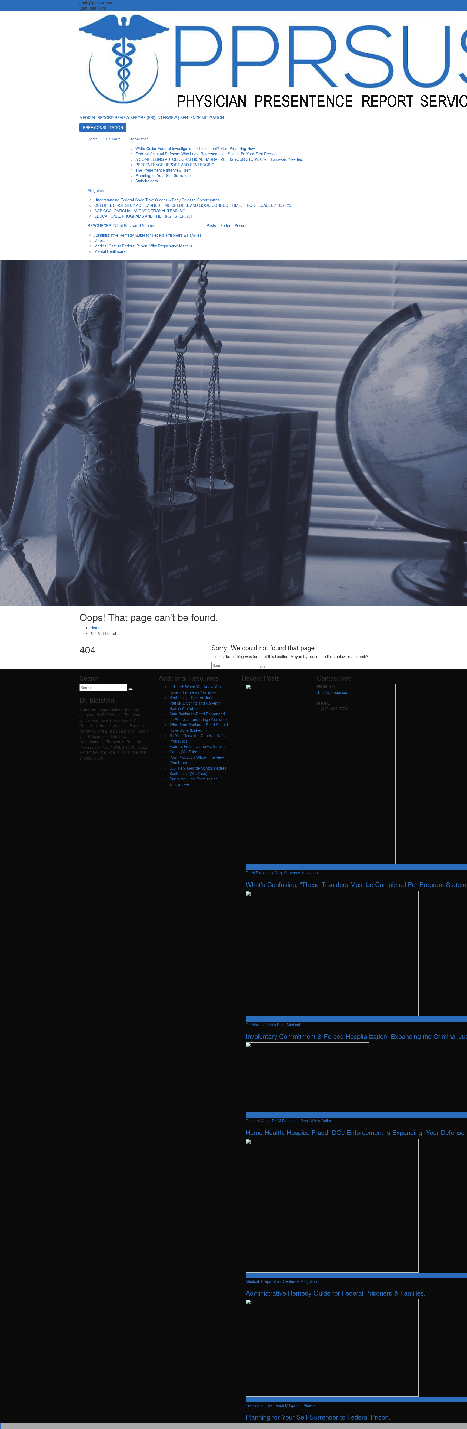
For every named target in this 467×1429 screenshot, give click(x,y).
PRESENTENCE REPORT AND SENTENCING (175, 164)
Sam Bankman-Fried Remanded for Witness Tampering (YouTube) (198, 716)
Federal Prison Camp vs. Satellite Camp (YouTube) (197, 749)
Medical (293, 1024)
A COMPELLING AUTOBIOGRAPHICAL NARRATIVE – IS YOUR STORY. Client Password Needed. (219, 159)
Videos (309, 1405)
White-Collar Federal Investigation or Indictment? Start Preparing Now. (195, 148)
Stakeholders (146, 181)
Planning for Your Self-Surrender (163, 175)
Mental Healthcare (110, 251)
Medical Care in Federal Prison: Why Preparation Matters (143, 245)
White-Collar (320, 1120)
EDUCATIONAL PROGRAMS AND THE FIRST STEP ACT (143, 216)
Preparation (139, 139)
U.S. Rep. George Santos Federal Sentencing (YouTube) (198, 770)
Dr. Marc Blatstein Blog (265, 1024)
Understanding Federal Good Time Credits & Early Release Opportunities (157, 199)
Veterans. (102, 240)
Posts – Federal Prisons (226, 225)
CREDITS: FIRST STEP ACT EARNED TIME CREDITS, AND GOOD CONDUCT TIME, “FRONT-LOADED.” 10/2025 (192, 205)
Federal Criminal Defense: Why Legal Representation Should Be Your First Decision (207, 153)
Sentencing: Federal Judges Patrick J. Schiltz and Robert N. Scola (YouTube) (195, 703)
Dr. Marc (113, 139)
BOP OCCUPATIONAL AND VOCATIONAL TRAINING (139, 210)
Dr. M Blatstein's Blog (264, 872)
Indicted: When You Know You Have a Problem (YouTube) (195, 689)
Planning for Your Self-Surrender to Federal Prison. (318, 1416)
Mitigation (96, 190)
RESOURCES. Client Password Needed (121, 225)
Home (93, 139)
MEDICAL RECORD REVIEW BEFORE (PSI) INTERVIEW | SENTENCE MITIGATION (151, 117)
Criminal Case (258, 1120)
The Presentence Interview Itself (163, 170)
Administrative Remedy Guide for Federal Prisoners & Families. (148, 235)
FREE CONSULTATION (103, 127)
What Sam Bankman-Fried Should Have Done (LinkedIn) (198, 727)
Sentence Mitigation (301, 872)
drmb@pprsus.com (333, 692)
